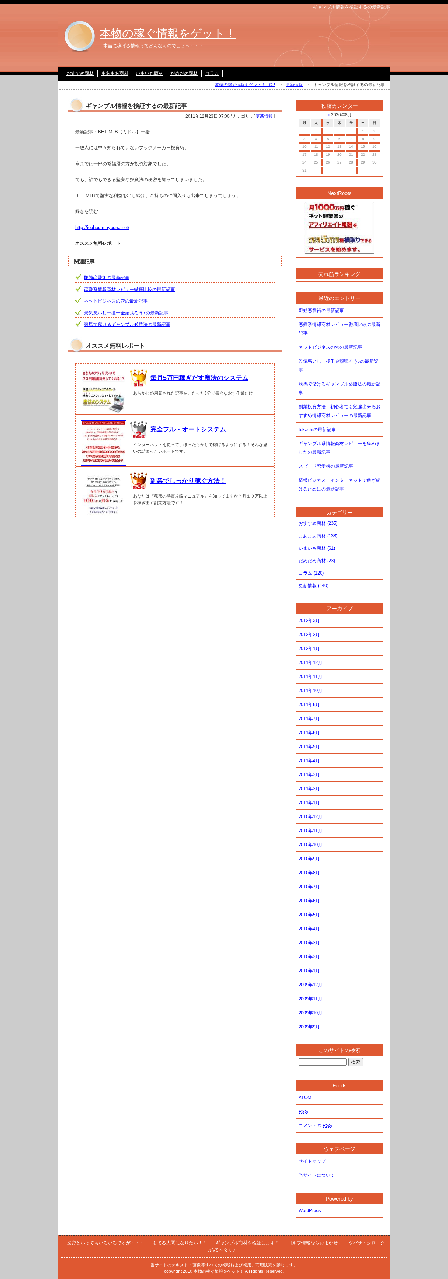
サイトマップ (312, 1161)
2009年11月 (310, 998)
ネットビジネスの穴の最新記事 (116, 301)
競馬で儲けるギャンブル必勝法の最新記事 (127, 324)
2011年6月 (309, 732)
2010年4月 (309, 928)
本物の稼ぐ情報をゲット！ (168, 33)
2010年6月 (309, 900)
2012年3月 (309, 620)
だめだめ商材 (184, 73)
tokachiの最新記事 (317, 429)
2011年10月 (310, 690)
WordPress (310, 1210)
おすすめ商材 (80, 73)
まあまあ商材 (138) (318, 535)
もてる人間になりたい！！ (180, 1242)
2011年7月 (309, 718)
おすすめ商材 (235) (318, 523)
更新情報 (294, 85)
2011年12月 (310, 662)
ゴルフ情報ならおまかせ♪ (314, 1242)
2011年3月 (309, 774)
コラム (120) (311, 573)
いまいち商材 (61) (317, 548)
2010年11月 (310, 830)
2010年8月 (309, 872)
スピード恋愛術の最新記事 (326, 466)
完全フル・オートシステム (188, 429)
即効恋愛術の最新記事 (107, 277)
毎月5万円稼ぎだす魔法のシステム (199, 377)
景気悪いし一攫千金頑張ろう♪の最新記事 (126, 312)
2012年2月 (309, 634)
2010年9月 (309, 858)
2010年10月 (310, 844)
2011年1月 (309, 802)
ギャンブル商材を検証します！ (247, 1242)
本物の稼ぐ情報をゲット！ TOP (245, 85)
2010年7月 (309, 886)
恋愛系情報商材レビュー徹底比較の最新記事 (129, 289)
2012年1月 (309, 648)
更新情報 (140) (313, 585)
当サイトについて (317, 1175)
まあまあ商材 (114, 73)
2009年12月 (310, 984)
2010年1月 (309, 970)
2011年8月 (309, 704)
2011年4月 (309, 760)
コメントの (315, 1125)
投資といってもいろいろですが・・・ (105, 1242)
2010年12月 (310, 816)
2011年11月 (310, 676)
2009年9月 (309, 1026)
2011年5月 (309, 746)
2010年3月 (309, 942)
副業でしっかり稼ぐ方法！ (188, 480)
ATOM (305, 1097)
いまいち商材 (149, 73)
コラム (212, 73)
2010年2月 (309, 956)
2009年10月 (310, 1012)
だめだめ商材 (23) (317, 560)
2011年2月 (309, 788)
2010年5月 (309, 914)
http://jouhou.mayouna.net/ (102, 227)
